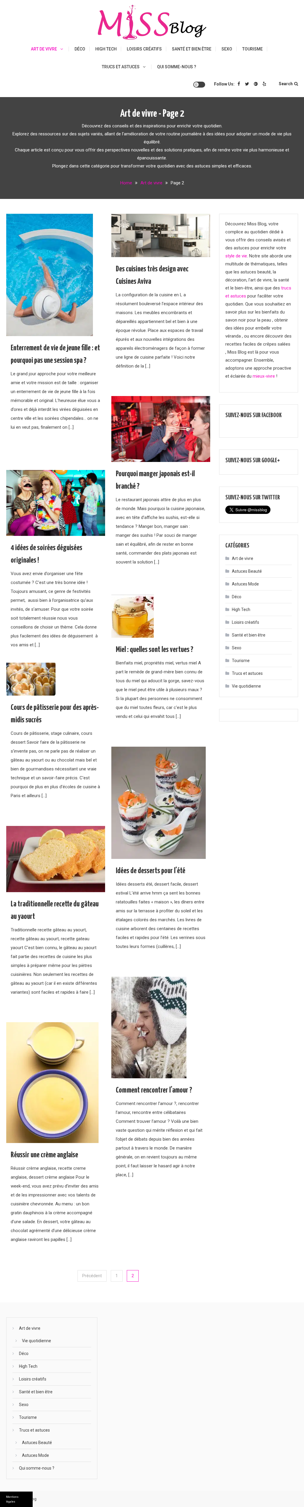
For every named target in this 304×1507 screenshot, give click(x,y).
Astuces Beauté (247, 571)
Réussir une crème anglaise (44, 1155)
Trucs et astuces (121, 66)
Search (286, 83)
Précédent (92, 1275)
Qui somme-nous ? (176, 66)
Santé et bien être (191, 49)
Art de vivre (44, 49)
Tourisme (252, 49)
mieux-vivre (264, 376)
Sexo (226, 49)
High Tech (106, 49)
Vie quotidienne (246, 686)
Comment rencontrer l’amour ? (154, 1090)
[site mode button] (199, 85)
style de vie (236, 256)
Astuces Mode (245, 584)
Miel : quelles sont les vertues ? (154, 650)
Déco (80, 49)
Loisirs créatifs (144, 49)
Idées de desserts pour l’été (150, 871)
